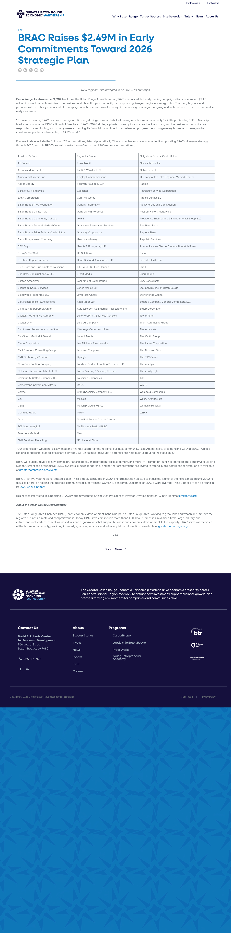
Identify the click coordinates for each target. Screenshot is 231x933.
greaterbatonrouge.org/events (38, 470)
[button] (20, 70)
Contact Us (213, 3)
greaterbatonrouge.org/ (173, 526)
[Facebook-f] (20, 669)
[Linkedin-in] (27, 669)
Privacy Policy (208, 696)
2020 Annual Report (32, 487)
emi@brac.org (188, 496)
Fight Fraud (187, 696)
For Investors (193, 3)
